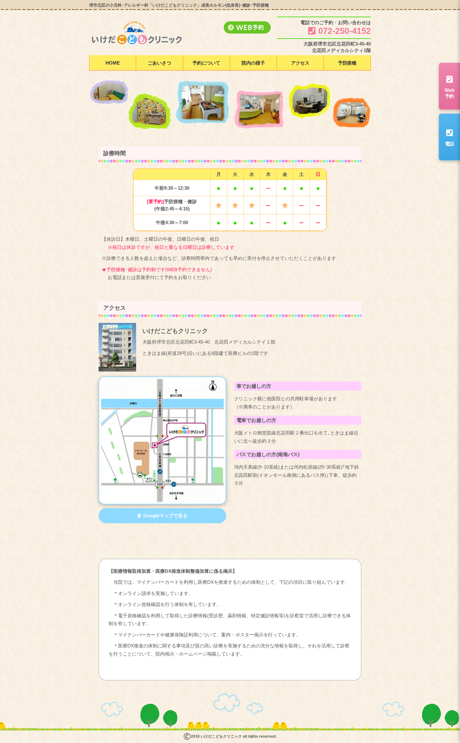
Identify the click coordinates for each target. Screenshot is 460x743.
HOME (112, 63)
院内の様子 (253, 63)
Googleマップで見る (165, 515)
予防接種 (347, 63)
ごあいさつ (159, 63)
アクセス (300, 63)
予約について (206, 63)
